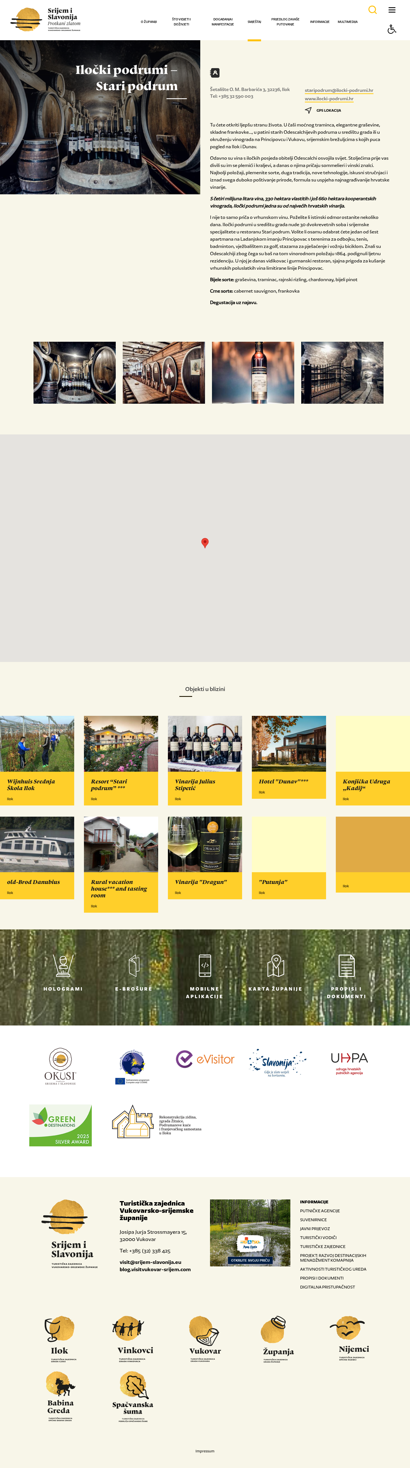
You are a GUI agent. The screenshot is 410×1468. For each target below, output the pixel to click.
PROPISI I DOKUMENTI (322, 1278)
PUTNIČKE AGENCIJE (320, 1210)
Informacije (320, 22)
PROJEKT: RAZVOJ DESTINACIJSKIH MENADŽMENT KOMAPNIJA (333, 1258)
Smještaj (254, 22)
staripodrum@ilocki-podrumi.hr (339, 90)
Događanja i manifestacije (223, 21)
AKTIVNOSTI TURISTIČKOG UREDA (333, 1269)
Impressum (205, 1451)
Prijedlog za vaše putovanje (285, 21)
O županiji (149, 22)
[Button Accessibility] (392, 39)
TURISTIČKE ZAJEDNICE (323, 1246)
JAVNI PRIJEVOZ (315, 1228)
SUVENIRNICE (313, 1219)
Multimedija (348, 22)
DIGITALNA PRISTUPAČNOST (327, 1287)
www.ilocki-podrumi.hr (329, 98)
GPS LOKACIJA (329, 110)
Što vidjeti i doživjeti (181, 21)
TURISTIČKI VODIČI (318, 1237)
